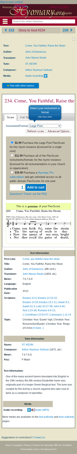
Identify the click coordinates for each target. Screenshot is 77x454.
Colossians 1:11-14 (60, 314)
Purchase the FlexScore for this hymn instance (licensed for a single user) (37, 147)
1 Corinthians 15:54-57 (35, 314)
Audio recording (34, 75)
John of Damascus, (36, 51)
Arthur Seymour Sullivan (38, 70)
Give (36, 449)
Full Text (25, 117)
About (8, 445)
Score (10, 117)
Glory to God (28, 30)
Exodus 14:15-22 (47, 298)
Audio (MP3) (42, 410)
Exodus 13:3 (30, 298)
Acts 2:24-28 (30, 310)
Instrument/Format (17, 125)
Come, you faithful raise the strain (41, 259)
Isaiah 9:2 (63, 302)
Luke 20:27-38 (44, 306)
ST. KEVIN (31, 63)
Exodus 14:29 (30, 302)
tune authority (66, 416)
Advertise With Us (53, 445)
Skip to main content (11, 2)
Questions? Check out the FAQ (28, 193)
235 (66, 30)
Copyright (17, 445)
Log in (54, 13)
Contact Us (37, 445)
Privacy (27, 445)
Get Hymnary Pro (48, 449)
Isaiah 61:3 (29, 306)
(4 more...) (38, 328)
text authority (46, 416)
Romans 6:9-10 (46, 310)
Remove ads (9, 7)
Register (67, 13)
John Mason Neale (35, 57)
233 (11, 30)
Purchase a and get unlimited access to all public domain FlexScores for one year (35, 177)
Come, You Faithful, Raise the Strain (45, 45)
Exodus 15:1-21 (48, 302)
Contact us (39, 437)
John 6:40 (59, 306)
